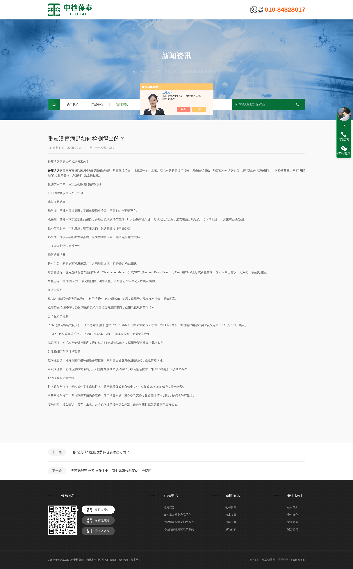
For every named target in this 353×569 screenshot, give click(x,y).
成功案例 (230, 529)
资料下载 (230, 522)
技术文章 (230, 514)
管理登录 (283, 559)
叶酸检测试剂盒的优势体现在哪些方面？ (99, 452)
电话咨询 (344, 139)
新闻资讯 (122, 104)
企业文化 (292, 514)
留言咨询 (292, 529)
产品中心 (97, 104)
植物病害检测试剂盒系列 (179, 522)
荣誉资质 (292, 522)
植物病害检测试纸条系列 (179, 529)
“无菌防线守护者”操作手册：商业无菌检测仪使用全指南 (110, 471)
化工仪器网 (268, 559)
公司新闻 (230, 507)
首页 (54, 104)
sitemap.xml (298, 559)
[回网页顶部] (344, 126)
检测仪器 (169, 507)
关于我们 (73, 104)
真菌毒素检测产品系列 (177, 514)
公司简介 (292, 507)
